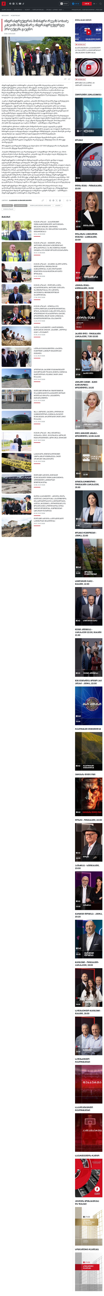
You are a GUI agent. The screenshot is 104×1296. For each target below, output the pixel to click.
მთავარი (5, 15)
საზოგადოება (21, 205)
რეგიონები (15, 15)
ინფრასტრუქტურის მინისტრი (40, 205)
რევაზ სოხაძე (8, 209)
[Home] (4, 4)
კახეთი (57, 205)
